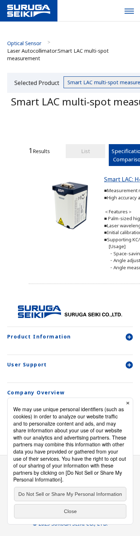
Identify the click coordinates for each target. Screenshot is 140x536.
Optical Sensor (24, 43)
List (85, 151)
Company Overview (36, 392)
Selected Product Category (36, 84)
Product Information (39, 336)
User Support (27, 364)
